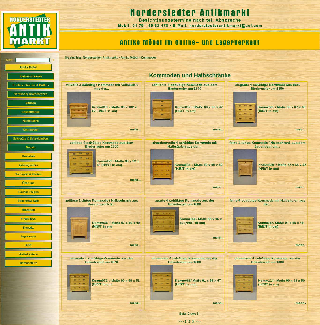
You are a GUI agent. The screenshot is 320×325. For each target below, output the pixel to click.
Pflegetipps (28, 218)
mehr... (135, 129)
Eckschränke (31, 112)
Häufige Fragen (28, 192)
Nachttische (31, 120)
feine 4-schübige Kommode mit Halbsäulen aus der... (267, 202)
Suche (9, 59)
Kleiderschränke (31, 76)
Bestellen (28, 156)
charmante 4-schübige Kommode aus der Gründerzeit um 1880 (184, 260)
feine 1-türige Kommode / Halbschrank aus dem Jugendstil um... (267, 144)
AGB (28, 245)
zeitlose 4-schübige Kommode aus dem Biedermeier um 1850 (101, 144)
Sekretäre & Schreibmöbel (30, 138)
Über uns (28, 183)
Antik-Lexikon (28, 254)
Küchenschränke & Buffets (31, 85)
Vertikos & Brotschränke (30, 94)
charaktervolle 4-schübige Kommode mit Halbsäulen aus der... (184, 144)
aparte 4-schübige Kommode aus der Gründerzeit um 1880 (184, 202)
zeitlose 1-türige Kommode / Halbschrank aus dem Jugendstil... (101, 202)
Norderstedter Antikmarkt (100, 57)
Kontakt (28, 227)
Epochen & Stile (28, 201)
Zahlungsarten (28, 165)
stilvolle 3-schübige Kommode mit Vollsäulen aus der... (102, 86)
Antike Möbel (28, 67)
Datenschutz (28, 263)
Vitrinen (31, 103)
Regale (30, 147)
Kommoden (30, 129)
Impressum (28, 236)
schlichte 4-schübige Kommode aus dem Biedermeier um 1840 (184, 86)
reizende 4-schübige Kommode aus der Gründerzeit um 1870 (101, 260)
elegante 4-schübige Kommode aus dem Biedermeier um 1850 (267, 86)
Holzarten (28, 209)
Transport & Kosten (28, 174)
